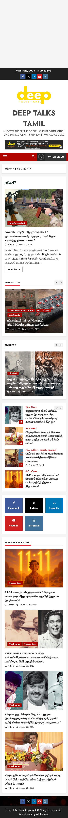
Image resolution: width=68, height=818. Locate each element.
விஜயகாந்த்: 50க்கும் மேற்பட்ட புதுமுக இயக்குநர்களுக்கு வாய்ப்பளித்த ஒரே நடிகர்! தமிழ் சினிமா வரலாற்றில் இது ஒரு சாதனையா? (33, 718)
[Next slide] (61, 282)
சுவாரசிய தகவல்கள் (17, 223)
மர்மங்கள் (13, 369)
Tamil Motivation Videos (21, 319)
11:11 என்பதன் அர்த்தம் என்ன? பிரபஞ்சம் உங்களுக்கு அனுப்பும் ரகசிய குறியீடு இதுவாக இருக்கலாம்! (14, 458)
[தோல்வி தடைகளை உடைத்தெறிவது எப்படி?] (34, 311)
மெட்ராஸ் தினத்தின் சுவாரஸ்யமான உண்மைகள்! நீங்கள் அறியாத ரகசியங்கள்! (14, 436)
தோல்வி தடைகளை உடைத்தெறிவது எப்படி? (33, 324)
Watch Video (56, 156)
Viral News (31, 407)
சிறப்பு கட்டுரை (32, 428)
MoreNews (25, 814)
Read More (15, 270)
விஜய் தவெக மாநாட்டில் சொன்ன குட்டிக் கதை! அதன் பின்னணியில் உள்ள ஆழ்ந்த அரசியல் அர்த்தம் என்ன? (14, 415)
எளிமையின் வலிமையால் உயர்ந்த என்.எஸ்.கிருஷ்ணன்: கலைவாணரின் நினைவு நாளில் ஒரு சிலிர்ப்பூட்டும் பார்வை (14, 479)
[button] (5, 156)
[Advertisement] (34, 34)
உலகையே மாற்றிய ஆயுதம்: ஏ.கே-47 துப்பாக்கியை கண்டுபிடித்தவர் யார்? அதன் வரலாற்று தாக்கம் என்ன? (34, 208)
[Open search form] (33, 157)
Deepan (11, 604)
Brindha (13, 329)
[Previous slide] (56, 282)
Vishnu (11, 244)
